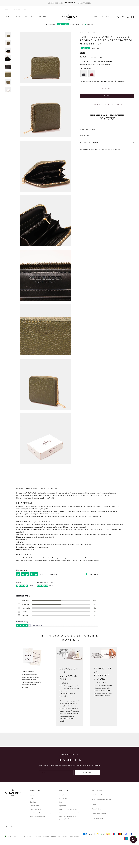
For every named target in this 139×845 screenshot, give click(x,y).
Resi (60, 802)
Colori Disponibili (85, 68)
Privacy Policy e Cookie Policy (69, 809)
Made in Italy (34, 806)
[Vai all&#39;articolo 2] (8, 42)
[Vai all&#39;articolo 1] (8, 35)
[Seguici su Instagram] (12, 826)
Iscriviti (87, 773)
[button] (117, 16)
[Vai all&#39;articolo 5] (8, 66)
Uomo (7, 17)
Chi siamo (9, 9)
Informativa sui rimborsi (38, 816)
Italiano (105, 16)
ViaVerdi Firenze (87, 33)
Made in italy (20, 9)
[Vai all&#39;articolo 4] (8, 58)
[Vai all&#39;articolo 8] (8, 89)
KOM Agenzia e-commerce (68, 836)
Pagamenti (63, 798)
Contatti (43, 17)
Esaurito (106, 88)
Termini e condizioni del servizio (40, 813)
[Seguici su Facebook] (6, 826)
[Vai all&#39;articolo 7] (8, 82)
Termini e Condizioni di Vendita (69, 813)
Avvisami (107, 96)
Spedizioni (62, 806)
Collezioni (29, 17)
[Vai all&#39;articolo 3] (8, 50)
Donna (17, 17)
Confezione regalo (36, 809)
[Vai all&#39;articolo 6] (8, 74)
